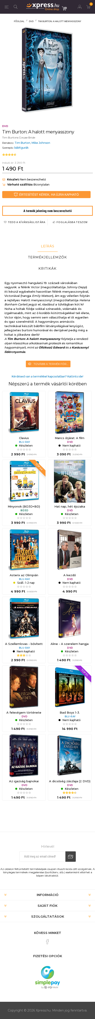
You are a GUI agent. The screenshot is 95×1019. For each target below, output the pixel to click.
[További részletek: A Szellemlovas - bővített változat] (24, 618)
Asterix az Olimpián (24, 575)
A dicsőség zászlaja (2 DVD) (69, 781)
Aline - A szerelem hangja (70, 644)
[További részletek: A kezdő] (69, 549)
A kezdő (69, 575)
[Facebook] (47, 941)
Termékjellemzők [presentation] (47, 257)
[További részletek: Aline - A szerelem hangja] (69, 618)
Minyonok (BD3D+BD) (24, 506)
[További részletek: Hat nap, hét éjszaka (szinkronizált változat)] (69, 481)
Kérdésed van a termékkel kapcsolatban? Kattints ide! (47, 376)
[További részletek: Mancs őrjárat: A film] (69, 412)
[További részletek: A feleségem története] (24, 687)
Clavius (24, 438)
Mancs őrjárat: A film (69, 438)
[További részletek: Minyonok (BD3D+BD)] (24, 481)
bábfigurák (21, 147)
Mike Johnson (41, 142)
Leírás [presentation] (47, 246)
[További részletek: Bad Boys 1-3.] (69, 687)
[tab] (47, 246)
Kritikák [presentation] (47, 268)
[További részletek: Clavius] (24, 412)
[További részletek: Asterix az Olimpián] (24, 549)
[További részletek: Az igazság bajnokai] (24, 755)
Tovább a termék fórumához (52, 364)
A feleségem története (23, 712)
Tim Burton (22, 142)
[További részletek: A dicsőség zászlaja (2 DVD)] (69, 755)
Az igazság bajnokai (24, 781)
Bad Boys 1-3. (70, 712)
